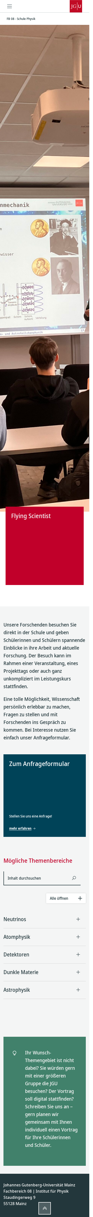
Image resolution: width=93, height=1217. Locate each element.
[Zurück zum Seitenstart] (44, 1208)
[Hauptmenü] (9, 6)
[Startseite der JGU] (76, 6)
